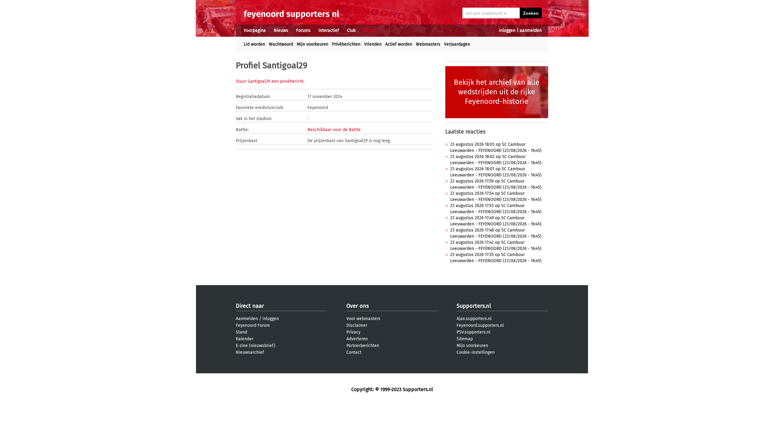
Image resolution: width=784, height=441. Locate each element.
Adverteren (357, 338)
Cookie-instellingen (476, 352)
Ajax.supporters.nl (474, 318)
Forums (303, 30)
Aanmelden (247, 318)
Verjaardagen (457, 44)
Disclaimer (356, 325)
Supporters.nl (474, 306)
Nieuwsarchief (250, 352)
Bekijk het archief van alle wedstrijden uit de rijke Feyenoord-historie (496, 92)
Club (351, 30)
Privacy (353, 332)
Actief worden (398, 44)
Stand (241, 332)
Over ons (357, 306)
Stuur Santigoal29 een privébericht (269, 81)
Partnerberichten (362, 345)
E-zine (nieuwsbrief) (255, 345)
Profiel (370, 30)
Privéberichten (346, 44)
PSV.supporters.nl (473, 332)
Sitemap (465, 338)
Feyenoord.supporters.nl (480, 325)
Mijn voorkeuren (312, 44)
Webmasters (428, 44)
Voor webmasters (363, 318)
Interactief (328, 30)
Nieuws (281, 30)
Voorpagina (255, 30)
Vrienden (373, 44)
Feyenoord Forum (253, 325)
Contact (353, 352)
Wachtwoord (281, 44)
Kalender (244, 338)
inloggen (507, 30)
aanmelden (531, 30)
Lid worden (254, 44)
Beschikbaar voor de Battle (334, 129)
